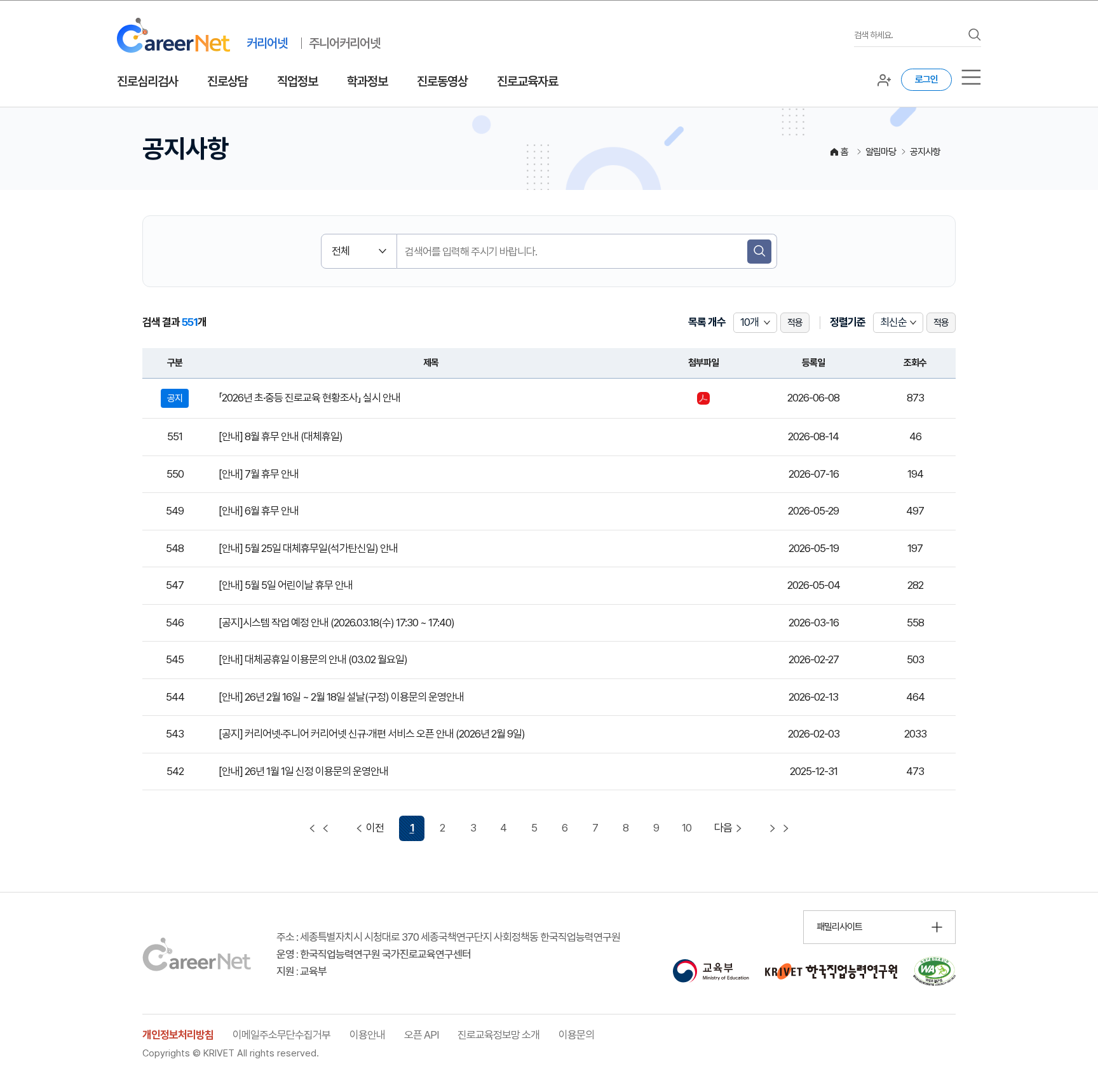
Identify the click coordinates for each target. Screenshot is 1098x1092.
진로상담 (227, 81)
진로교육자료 (527, 81)
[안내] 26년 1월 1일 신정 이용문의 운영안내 (303, 771)
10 (686, 827)
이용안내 (367, 1034)
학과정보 (367, 81)
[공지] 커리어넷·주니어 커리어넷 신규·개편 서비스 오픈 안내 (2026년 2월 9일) (372, 733)
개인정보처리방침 (178, 1034)
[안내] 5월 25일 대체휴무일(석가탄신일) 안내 (308, 548)
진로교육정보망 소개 (498, 1034)
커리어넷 (267, 43)
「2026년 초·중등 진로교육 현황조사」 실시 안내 (309, 397)
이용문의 (576, 1034)
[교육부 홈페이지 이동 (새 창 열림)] (710, 971)
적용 (795, 322)
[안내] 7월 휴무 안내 (259, 474)
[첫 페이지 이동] (319, 828)
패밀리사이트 (839, 927)
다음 (723, 827)
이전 (375, 827)
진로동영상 (442, 81)
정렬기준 (847, 322)
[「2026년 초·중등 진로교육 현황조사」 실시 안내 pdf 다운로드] (703, 398)
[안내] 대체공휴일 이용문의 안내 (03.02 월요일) (313, 659)
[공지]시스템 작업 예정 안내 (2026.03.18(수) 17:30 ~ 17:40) (336, 622)
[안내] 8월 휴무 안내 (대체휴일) (280, 436)
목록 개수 (707, 322)
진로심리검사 (147, 81)
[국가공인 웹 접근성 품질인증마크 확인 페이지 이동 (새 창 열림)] (934, 971)
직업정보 (297, 81)
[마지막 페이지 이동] (779, 828)
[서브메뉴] (971, 77)
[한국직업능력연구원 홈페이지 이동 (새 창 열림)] (831, 971)
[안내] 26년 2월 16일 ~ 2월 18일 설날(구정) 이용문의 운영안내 (341, 697)
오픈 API (421, 1034)
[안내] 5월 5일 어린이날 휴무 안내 (286, 585)
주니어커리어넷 (344, 43)
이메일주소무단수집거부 (281, 1034)
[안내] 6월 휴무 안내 (259, 510)
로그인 (926, 79)
